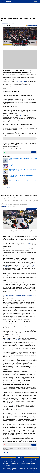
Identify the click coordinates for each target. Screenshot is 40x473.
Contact (21, 459)
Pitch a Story (14, 461)
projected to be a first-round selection (26, 294)
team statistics (12, 126)
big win (7, 74)
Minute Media (8, 468)
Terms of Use (34, 461)
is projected (12, 405)
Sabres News (9, 187)
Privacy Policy (23, 461)
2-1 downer (21, 115)
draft (30, 243)
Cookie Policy (5, 463)
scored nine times (6, 100)
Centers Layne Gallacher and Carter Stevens (12, 339)
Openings (13, 459)
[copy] (9, 25)
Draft (7, 452)
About (4, 459)
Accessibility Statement (25, 463)
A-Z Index (33, 463)
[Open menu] (2, 1)
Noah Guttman (5, 206)
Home (4, 187)
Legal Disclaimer (14, 463)
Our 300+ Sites (34, 459)
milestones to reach (21, 81)
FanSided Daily (6, 461)
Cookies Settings (6, 465)
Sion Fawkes (5, 23)
